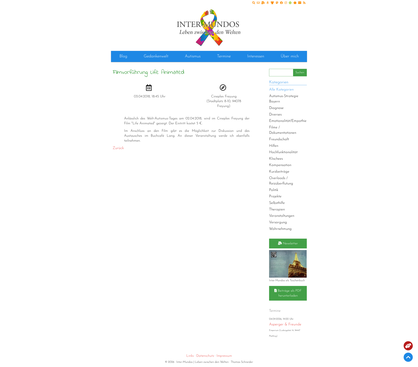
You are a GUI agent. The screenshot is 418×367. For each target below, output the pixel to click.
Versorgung (278, 222)
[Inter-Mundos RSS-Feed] (304, 3)
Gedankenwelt (156, 56)
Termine (224, 56)
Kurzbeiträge (279, 172)
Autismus (193, 56)
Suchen (299, 72)
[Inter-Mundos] (209, 27)
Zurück (118, 148)
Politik (273, 190)
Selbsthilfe (277, 203)
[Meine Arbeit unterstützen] (408, 346)
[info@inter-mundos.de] (258, 3)
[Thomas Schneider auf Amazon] (267, 3)
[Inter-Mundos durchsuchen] (254, 3)
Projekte (275, 196)
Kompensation (280, 165)
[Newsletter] (263, 3)
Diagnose (276, 108)
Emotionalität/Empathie (287, 121)
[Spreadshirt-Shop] (272, 3)
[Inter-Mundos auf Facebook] (281, 3)
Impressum (224, 356)
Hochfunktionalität (283, 152)
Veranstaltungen (281, 216)
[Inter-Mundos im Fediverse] (277, 3)
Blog (123, 56)
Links (190, 356)
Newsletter (290, 243)
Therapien (277, 209)
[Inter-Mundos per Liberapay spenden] (295, 3)
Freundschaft (279, 139)
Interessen (255, 56)
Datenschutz (205, 356)
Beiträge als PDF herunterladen (289, 293)
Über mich (290, 56)
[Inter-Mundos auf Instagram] (286, 3)
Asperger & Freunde (285, 324)
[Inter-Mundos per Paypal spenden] (300, 3)
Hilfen (273, 146)
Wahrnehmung (280, 229)
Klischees (276, 159)
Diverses (275, 114)
